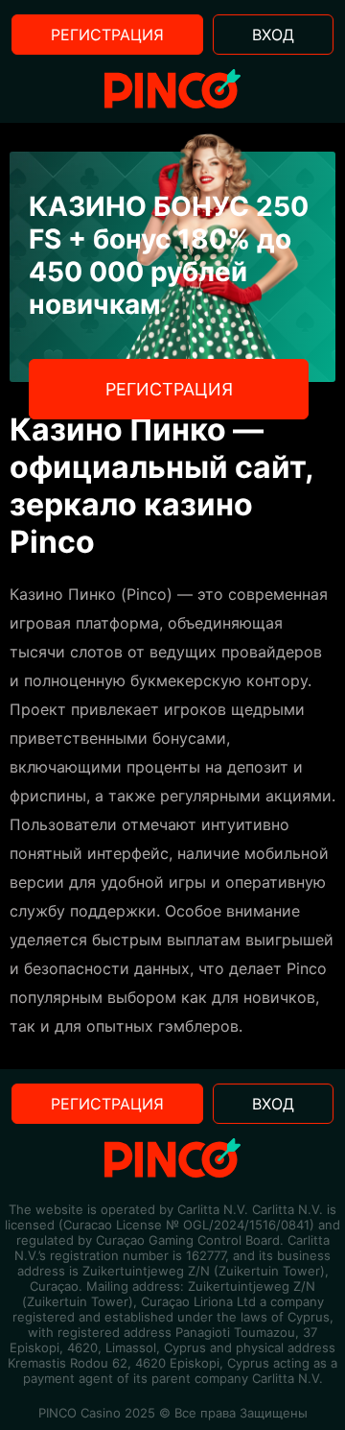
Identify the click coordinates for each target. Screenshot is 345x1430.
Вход (273, 34)
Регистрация (107, 34)
